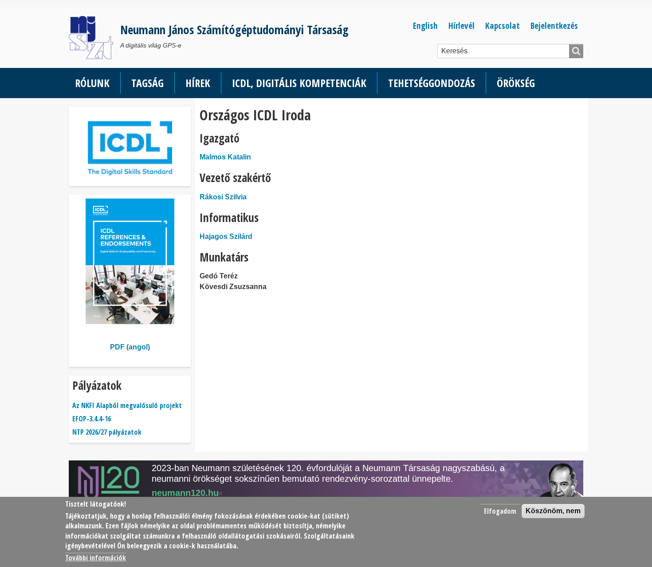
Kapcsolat (502, 26)
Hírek (197, 82)
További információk (95, 558)
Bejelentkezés (554, 26)
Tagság (147, 82)
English (425, 26)
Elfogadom (500, 511)
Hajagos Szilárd (226, 236)
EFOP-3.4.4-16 (91, 419)
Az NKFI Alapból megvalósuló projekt (127, 405)
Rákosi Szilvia (223, 197)
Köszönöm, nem (553, 511)
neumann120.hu (185, 493)
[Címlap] (94, 37)
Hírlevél (461, 26)
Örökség (516, 82)
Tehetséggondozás (431, 82)
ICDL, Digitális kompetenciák (299, 82)
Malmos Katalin (225, 157)
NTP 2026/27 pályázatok (106, 432)
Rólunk (92, 82)
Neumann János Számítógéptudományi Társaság (234, 29)
